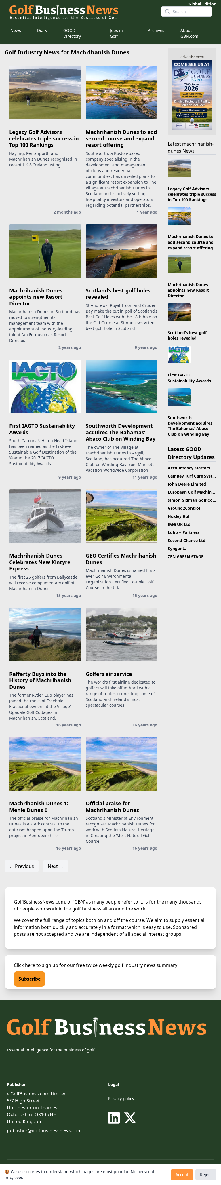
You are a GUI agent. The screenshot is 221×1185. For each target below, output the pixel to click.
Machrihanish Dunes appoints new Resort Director (35, 297)
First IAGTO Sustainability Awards (42, 429)
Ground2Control (184, 508)
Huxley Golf (179, 516)
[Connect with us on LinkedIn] (115, 1118)
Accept (182, 1174)
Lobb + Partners (183, 532)
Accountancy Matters (189, 468)
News (15, 30)
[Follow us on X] (130, 1118)
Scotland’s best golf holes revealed (118, 293)
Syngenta (177, 548)
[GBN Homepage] (80, 11)
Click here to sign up (36, 965)
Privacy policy (121, 1098)
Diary (42, 30)
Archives (156, 30)
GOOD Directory (72, 33)
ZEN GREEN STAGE (185, 556)
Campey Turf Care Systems (194, 476)
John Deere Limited (187, 484)
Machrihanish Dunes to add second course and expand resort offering (121, 138)
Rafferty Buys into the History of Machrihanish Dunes (40, 680)
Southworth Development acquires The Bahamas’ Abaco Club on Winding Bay (120, 432)
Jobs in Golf (116, 33)
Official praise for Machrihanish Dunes (112, 806)
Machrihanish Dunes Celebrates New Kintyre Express (40, 562)
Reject (206, 1174)
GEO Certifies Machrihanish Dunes (121, 559)
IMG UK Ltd (179, 524)
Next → (56, 866)
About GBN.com (189, 33)
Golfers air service (109, 673)
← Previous (21, 866)
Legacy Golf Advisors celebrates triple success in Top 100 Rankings (44, 138)
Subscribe (29, 979)
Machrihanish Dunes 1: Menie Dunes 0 (38, 806)
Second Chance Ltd (186, 540)
